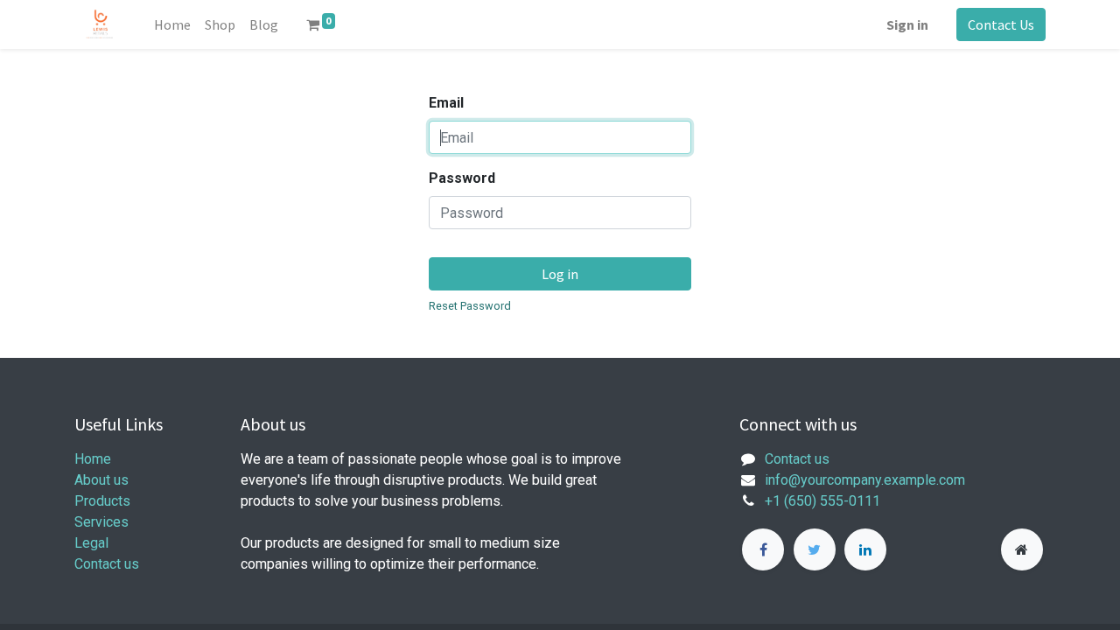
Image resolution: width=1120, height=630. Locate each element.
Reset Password (470, 305)
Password (462, 178)
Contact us (106, 564)
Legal (91, 543)
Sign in (907, 24)
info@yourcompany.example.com (865, 480)
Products (102, 501)
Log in (560, 274)
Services (101, 522)
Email (446, 102)
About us (101, 480)
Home (92, 459)
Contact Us (1001, 24)
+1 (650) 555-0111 (822, 501)
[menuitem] (172, 24)
